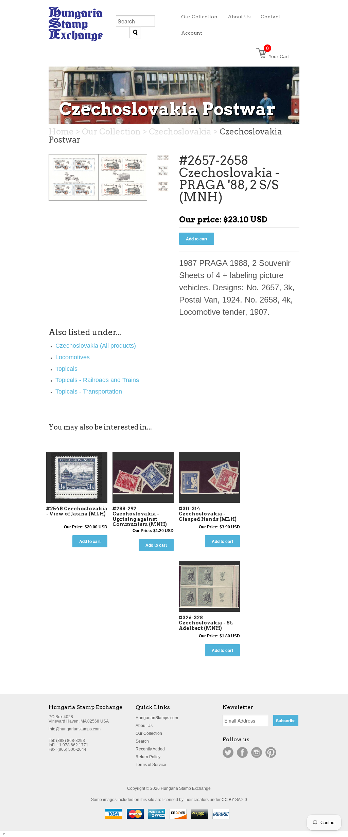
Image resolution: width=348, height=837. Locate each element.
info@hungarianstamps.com (75, 729)
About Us (144, 725)
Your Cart (277, 56)
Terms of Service (151, 764)
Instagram (256, 752)
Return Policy (148, 756)
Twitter (228, 752)
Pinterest (270, 752)
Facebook (242, 752)
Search (142, 741)
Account (191, 33)
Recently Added (150, 749)
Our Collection (149, 733)
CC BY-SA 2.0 (234, 799)
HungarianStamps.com (157, 717)
